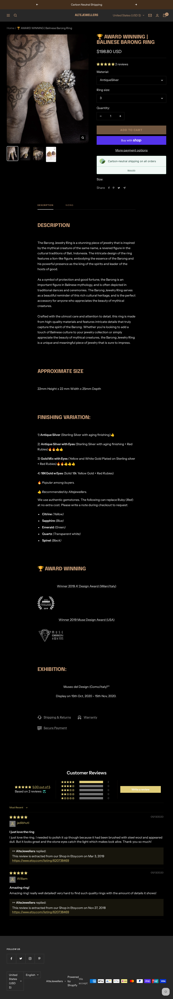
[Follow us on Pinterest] (39, 958)
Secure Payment (55, 728)
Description (45, 205)
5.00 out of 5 (41, 787)
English (30, 975)
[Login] (157, 15)
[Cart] (164, 15)
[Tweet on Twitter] (118, 188)
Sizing (69, 205)
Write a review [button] (140, 789)
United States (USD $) (127, 15)
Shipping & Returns (57, 717)
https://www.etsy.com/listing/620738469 (40, 860)
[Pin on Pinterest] (113, 188)
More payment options (131, 150)
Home (10, 28)
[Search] (15, 15)
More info (131, 170)
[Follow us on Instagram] (30, 958)
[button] (106, 64)
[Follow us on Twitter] (20, 958)
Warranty (90, 717)
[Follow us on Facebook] (11, 958)
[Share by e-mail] (124, 188)
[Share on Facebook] (109, 188)
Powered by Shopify (73, 981)
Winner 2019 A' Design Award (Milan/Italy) (86, 586)
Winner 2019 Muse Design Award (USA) (87, 620)
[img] (18, 817)
